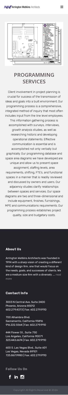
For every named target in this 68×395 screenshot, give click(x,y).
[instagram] (22, 377)
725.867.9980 (14, 355)
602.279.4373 (14, 309)
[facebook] (10, 377)
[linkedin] (16, 377)
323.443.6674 (14, 340)
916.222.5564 (14, 324)
